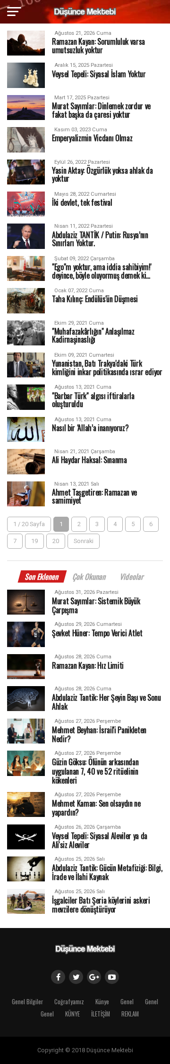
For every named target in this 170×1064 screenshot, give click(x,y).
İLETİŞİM (100, 1013)
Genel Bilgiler (27, 1001)
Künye (102, 1001)
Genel (127, 1001)
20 (55, 540)
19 (34, 540)
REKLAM (130, 1013)
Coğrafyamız (69, 1001)
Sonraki (84, 540)
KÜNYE (72, 1013)
